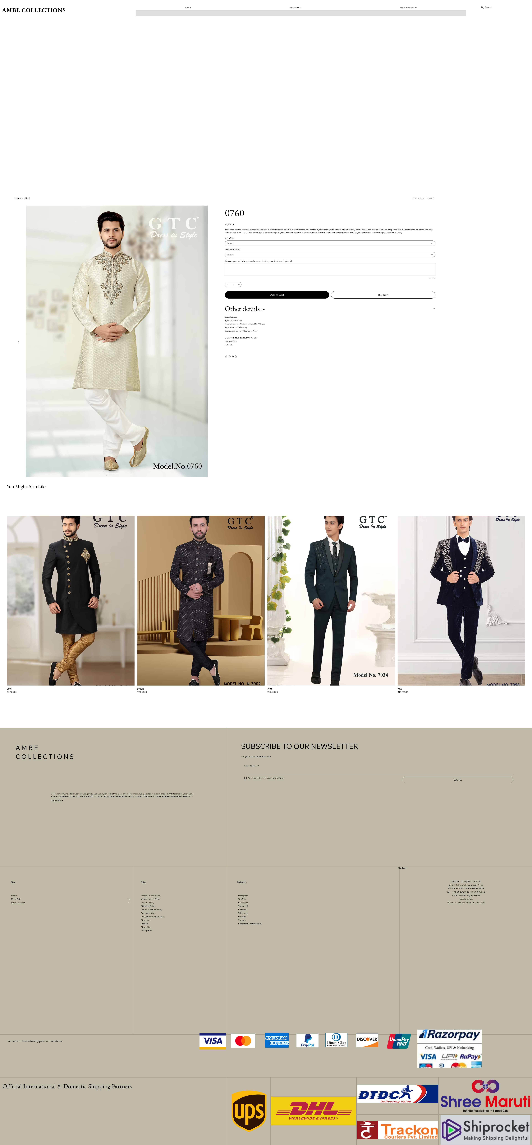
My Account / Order (150, 899)
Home (14, 895)
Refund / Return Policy (151, 909)
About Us (145, 927)
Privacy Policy (147, 902)
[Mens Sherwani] (129, 903)
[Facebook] (229, 356)
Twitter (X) (243, 906)
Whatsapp (243, 913)
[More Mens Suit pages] (300, 7)
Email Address (251, 766)
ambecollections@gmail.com (466, 895)
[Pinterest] (233, 356)
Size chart (146, 920)
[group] (266, 604)
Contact (402, 868)
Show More (57, 800)
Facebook (243, 902)
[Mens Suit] (129, 899)
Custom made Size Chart (153, 916)
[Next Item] (18, 342)
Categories (146, 930)
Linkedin (242, 916)
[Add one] (238, 284)
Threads (242, 920)
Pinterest (243, 909)
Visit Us (145, 923)
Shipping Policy (148, 906)
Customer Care (148, 913)
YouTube (242, 899)
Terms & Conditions (150, 895)
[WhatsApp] (226, 356)
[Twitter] (236, 356)
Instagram (243, 895)
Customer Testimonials (249, 923)
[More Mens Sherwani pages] (416, 7)
